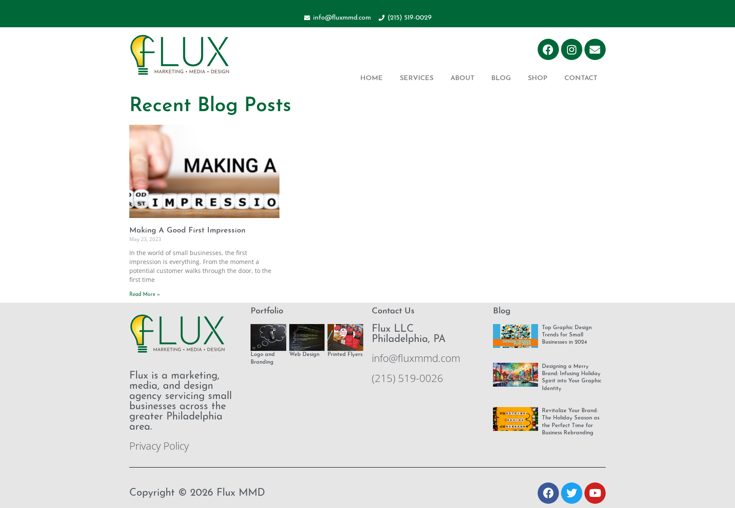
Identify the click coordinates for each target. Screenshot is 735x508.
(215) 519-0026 (407, 378)
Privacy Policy (159, 446)
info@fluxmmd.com (416, 358)
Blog (501, 78)
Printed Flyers (345, 354)
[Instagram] (571, 49)
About (462, 78)
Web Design (304, 354)
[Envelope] (595, 49)
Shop (537, 78)
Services (416, 78)
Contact (580, 78)
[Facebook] (548, 49)
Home (371, 78)
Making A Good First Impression (187, 231)
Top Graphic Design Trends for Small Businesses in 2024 (567, 335)
